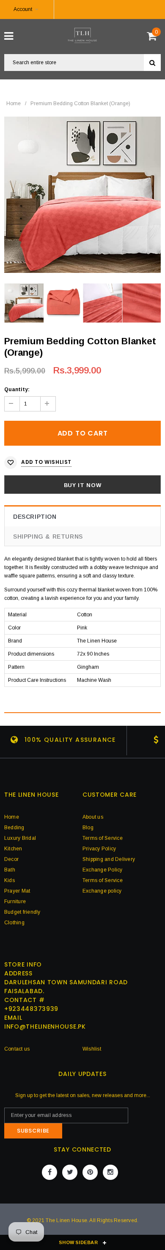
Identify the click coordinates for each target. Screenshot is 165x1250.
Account (23, 9)
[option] (82, 195)
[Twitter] (69, 1172)
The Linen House (66, 1220)
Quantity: (17, 389)
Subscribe (33, 1131)
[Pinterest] (90, 1172)
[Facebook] (49, 1172)
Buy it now (83, 485)
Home (13, 103)
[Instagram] (110, 1172)
